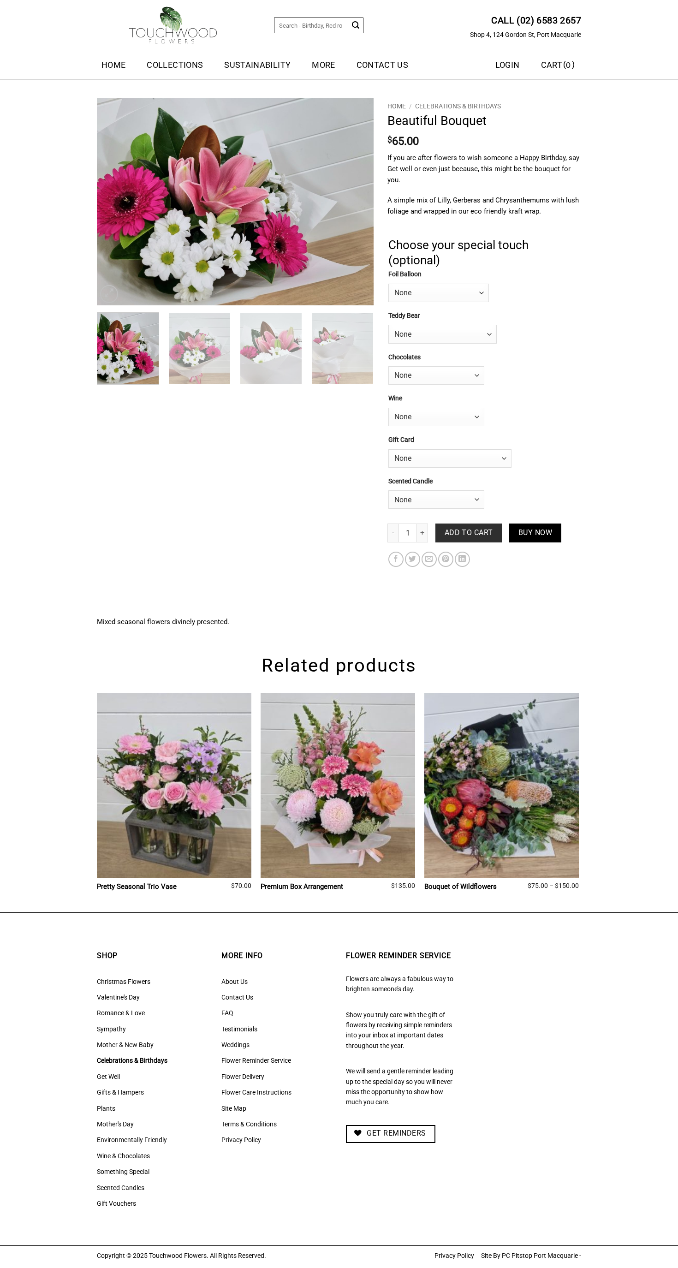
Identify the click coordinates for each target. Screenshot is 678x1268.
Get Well (108, 1076)
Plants (106, 1108)
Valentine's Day (118, 997)
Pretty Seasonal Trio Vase (137, 886)
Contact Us (383, 65)
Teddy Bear (404, 316)
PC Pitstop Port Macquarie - (541, 1256)
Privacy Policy (241, 1139)
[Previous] (114, 201)
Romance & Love (121, 1013)
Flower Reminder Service (256, 1060)
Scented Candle (410, 481)
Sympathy (111, 1029)
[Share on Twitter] (412, 559)
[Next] (356, 201)
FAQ (227, 1013)
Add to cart (469, 533)
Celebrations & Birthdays (458, 106)
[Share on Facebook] (396, 559)
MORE (323, 65)
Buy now (535, 533)
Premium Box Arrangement (302, 886)
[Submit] (355, 25)
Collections (175, 65)
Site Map (233, 1108)
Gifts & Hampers (120, 1092)
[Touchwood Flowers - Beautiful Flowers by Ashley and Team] (173, 25)
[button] (559, 65)
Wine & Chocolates (123, 1156)
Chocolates (404, 357)
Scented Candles (120, 1187)
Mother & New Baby (125, 1044)
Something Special (123, 1171)
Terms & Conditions (249, 1124)
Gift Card (401, 440)
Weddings (235, 1044)
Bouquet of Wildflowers (460, 886)
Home (113, 65)
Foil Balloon (405, 274)
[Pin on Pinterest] (445, 559)
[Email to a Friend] (429, 559)
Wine (395, 398)
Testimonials (239, 1029)
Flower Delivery (242, 1076)
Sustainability (257, 65)
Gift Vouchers (116, 1203)
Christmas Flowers (123, 981)
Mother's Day (115, 1124)
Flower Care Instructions (256, 1092)
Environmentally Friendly (132, 1139)
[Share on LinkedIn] (462, 559)
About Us (234, 981)
